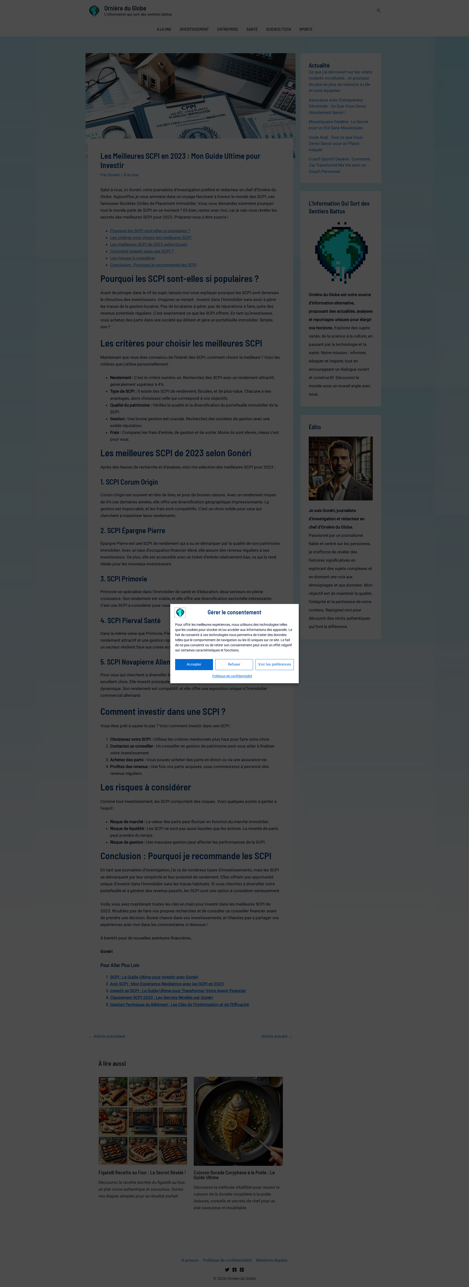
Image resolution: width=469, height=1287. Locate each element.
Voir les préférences (274, 664)
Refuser (234, 664)
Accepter (194, 664)
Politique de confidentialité (232, 676)
